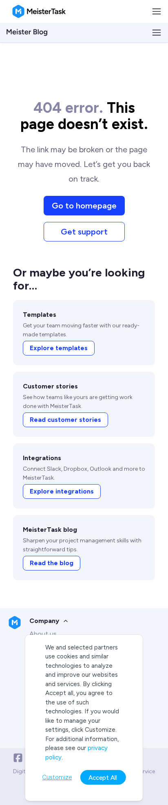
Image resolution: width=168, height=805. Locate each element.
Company (44, 621)
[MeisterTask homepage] (39, 11)
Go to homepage (84, 206)
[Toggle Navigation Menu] (156, 11)
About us (43, 634)
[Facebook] (18, 758)
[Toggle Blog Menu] (156, 32)
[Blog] (27, 32)
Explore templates (59, 348)
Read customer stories (65, 419)
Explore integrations (62, 491)
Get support (84, 232)
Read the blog (51, 563)
